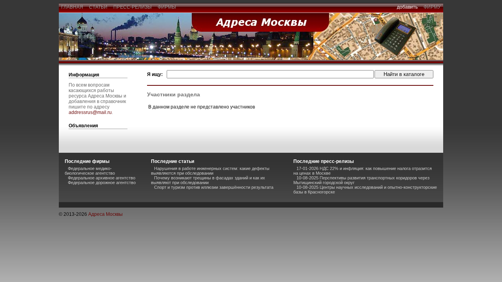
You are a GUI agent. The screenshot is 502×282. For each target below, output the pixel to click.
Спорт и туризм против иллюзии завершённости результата (213, 187)
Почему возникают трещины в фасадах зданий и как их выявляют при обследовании (208, 180)
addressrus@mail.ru (90, 112)
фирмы (166, 7)
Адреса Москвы (105, 214)
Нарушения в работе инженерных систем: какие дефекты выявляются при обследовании (210, 170)
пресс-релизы (132, 7)
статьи (98, 7)
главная (72, 7)
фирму (432, 7)
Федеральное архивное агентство (101, 177)
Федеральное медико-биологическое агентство (90, 170)
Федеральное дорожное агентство (102, 182)
